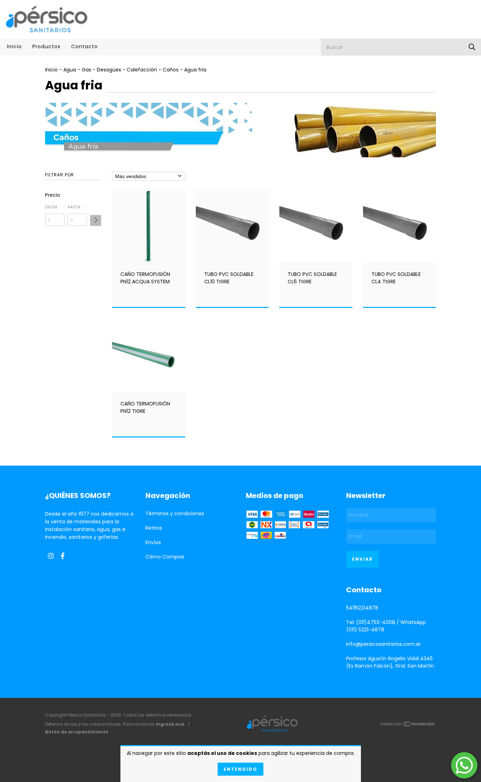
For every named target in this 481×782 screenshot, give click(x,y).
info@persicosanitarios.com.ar (383, 644)
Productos (46, 46)
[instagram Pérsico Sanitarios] (50, 555)
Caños (171, 69)
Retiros (153, 527)
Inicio (14, 46)
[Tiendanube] (408, 725)
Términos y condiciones (174, 513)
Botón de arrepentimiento (76, 732)
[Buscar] (472, 46)
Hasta (74, 207)
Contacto (84, 46)
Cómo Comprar (165, 556)
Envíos (153, 542)
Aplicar (95, 220)
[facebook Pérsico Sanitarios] (63, 555)
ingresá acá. (171, 724)
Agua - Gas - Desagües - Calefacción (110, 69)
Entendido (240, 769)
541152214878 (362, 607)
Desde (51, 207)
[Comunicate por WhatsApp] (464, 765)
